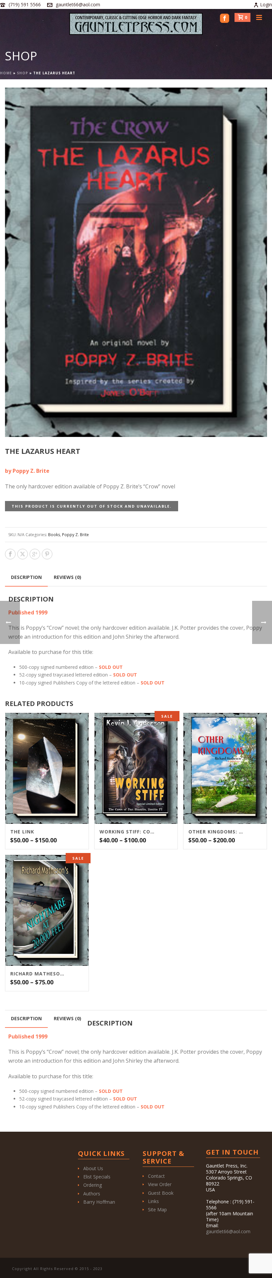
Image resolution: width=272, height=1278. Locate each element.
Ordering (92, 1185)
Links (153, 1201)
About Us (93, 1168)
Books (54, 534)
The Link (22, 832)
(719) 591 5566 (25, 4)
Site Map (157, 1209)
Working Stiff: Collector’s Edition (128, 832)
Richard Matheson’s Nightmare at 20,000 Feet (38, 974)
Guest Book (160, 1193)
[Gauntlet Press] (136, 24)
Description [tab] (26, 577)
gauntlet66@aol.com (78, 4)
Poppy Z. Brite (75, 534)
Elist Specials (96, 1176)
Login (266, 4)
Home (6, 73)
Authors (91, 1193)
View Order (159, 1184)
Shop (22, 73)
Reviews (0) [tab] (67, 577)
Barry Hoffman (99, 1202)
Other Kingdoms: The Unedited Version (216, 832)
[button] (254, 100)
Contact (156, 1176)
